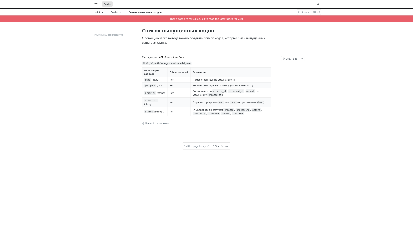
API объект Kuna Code (171, 57)
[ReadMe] (115, 35)
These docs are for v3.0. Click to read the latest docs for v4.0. (206, 19)
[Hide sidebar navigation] (136, 91)
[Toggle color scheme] (318, 4)
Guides (107, 4)
